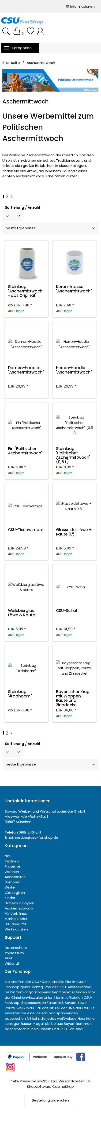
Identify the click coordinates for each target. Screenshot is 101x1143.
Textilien (12, 861)
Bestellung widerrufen (50, 1100)
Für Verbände (16, 913)
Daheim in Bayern (19, 903)
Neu (8, 855)
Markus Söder (16, 918)
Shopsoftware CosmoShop (50, 1086)
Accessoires (15, 876)
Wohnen (12, 871)
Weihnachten (16, 929)
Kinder (10, 897)
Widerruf (12, 963)
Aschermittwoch (19, 908)
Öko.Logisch (15, 892)
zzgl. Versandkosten (67, 1081)
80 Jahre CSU (16, 924)
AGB (8, 958)
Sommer (12, 882)
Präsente (12, 866)
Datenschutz (16, 947)
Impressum (14, 953)
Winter (10, 887)
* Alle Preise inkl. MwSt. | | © (50, 1084)
